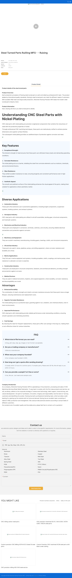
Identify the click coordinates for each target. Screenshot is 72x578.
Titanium (6, 456)
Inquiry (5, 73)
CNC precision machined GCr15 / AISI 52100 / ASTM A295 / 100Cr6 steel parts (52, 522)
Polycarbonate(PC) (9, 467)
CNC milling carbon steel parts (10, 521)
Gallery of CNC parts (65, 500)
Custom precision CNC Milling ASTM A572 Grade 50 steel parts (18, 545)
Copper (40, 454)
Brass (5, 454)
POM (5, 464)
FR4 (39, 472)
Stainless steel (42, 451)
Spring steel (7, 462)
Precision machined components (47, 500)
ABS (39, 462)
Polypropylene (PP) (9, 469)
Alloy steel (7, 459)
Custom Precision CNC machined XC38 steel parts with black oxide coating (53, 545)
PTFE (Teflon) (42, 464)
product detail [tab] (36, 84)
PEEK (5, 472)
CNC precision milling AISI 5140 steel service (14, 567)
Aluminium (7, 451)
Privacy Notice (42, 575)
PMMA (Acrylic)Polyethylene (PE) (48, 469)
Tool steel (41, 459)
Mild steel (41, 456)
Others (57, 500)
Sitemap (36, 575)
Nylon (39, 467)
